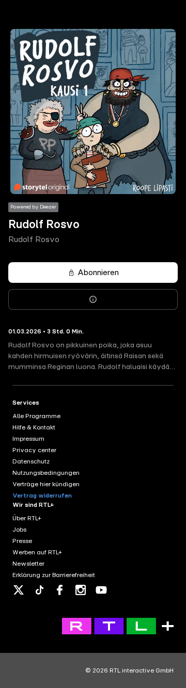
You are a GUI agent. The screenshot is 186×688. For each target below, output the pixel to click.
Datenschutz (31, 461)
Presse (22, 541)
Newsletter (28, 564)
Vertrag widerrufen (42, 495)
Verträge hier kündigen (46, 484)
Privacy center (34, 450)
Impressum (28, 439)
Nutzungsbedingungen (46, 473)
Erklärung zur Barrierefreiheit (53, 575)
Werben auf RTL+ (37, 552)
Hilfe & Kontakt (33, 427)
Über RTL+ (26, 518)
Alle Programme (36, 416)
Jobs (19, 529)
